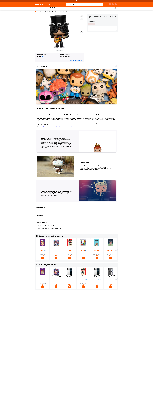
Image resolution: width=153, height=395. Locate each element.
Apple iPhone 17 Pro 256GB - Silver (97, 276)
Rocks (43, 56)
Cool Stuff (52, 228)
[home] (39, 4)
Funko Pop (58, 228)
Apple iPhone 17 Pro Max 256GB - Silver (70, 276)
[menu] (46, 4)
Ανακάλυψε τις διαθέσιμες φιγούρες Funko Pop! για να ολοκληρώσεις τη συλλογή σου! (56, 126)
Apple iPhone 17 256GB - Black (110, 276)
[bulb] (53, 4)
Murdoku (43, 275)
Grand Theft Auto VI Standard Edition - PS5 (56, 247)
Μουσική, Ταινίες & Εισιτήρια (43, 228)
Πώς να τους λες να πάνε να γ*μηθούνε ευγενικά (97, 247)
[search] (68, 4)
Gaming (39, 225)
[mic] (101, 4)
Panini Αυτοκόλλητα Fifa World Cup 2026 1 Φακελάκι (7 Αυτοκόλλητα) (83, 248)
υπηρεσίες (57, 4)
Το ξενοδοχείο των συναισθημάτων (110, 247)
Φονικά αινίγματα (83, 275)
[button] (114, 1)
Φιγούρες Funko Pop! (47, 225)
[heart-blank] (110, 4)
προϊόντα (49, 4)
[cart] (116, 4)
